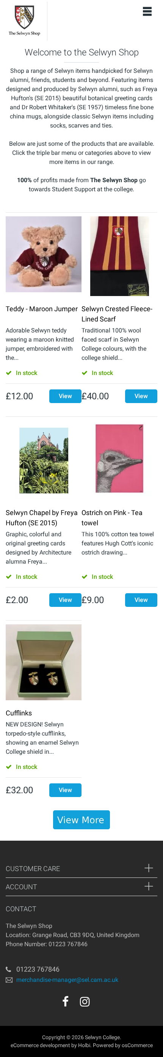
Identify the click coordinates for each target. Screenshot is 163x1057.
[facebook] (65, 1001)
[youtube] (101, 1004)
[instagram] (85, 1001)
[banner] (81, 819)
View (65, 396)
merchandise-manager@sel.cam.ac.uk (67, 979)
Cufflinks (19, 713)
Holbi (84, 1045)
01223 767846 (38, 969)
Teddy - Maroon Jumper (42, 309)
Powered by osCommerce (123, 1045)
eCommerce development (40, 1045)
